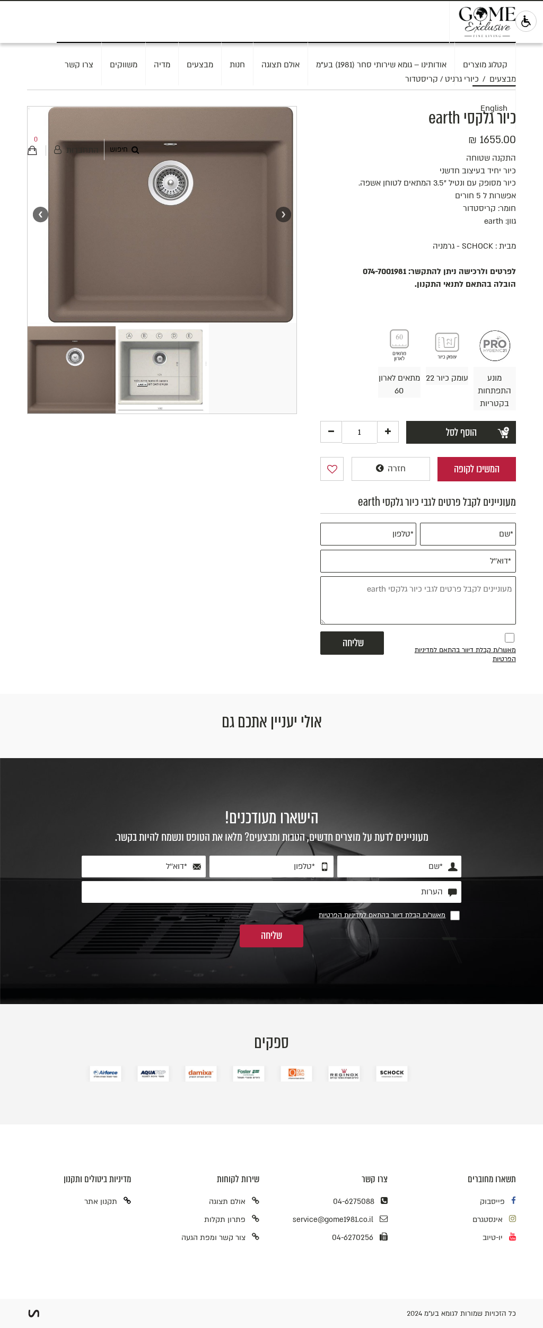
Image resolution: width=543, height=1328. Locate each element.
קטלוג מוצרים (485, 64)
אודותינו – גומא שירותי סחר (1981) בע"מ (381, 64)
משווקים (123, 64)
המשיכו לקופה (477, 469)
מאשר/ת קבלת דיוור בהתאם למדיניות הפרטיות (382, 915)
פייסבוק (492, 1202)
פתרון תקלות (225, 1220)
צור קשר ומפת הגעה (213, 1238)
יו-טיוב (493, 1238)
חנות (237, 64)
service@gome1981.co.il (333, 1220)
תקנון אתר (100, 1202)
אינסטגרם (487, 1220)
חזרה (396, 468)
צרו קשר (79, 64)
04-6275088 (353, 1202)
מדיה (162, 64)
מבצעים (200, 64)
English (493, 108)
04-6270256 (352, 1238)
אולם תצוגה (280, 64)
